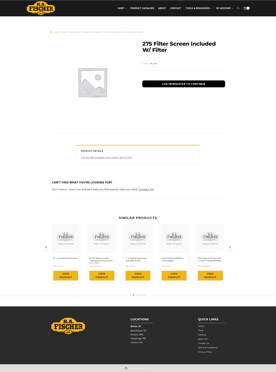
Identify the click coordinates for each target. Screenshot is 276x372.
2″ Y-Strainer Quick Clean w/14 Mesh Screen (136, 259)
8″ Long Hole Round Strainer (65, 258)
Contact (175, 8)
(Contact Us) (146, 189)
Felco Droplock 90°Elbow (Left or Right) (173, 259)
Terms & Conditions (207, 347)
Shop (65, 32)
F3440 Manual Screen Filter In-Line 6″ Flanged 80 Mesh (209, 259)
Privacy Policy (205, 352)
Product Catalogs (142, 8)
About (162, 8)
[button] (46, 247)
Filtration (75, 32)
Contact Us (203, 343)
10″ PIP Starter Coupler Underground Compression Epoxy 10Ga (101, 260)
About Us (202, 339)
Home (57, 32)
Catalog (202, 334)
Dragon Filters (91, 32)
